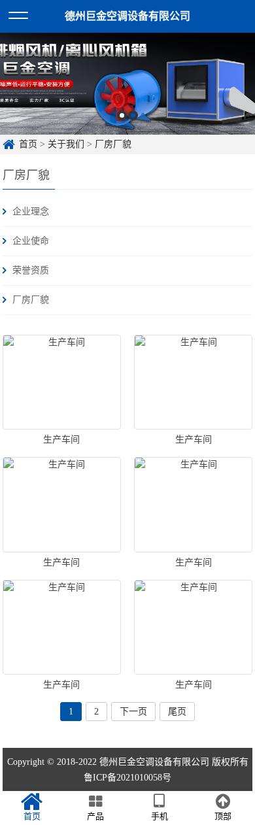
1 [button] (122, 115)
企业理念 (30, 211)
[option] (127, 84)
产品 (95, 816)
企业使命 (30, 241)
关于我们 (66, 144)
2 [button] (133, 115)
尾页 (177, 711)
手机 (159, 816)
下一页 (133, 711)
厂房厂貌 (113, 144)
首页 (28, 144)
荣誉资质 (30, 270)
